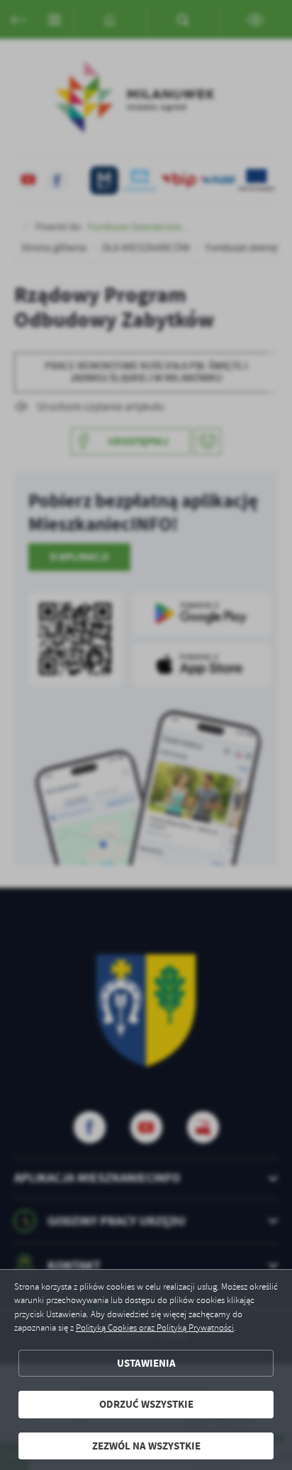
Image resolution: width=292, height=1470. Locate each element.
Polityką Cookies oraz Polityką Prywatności (155, 1327)
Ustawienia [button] (146, 1363)
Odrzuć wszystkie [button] (146, 1404)
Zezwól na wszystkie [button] (146, 1446)
